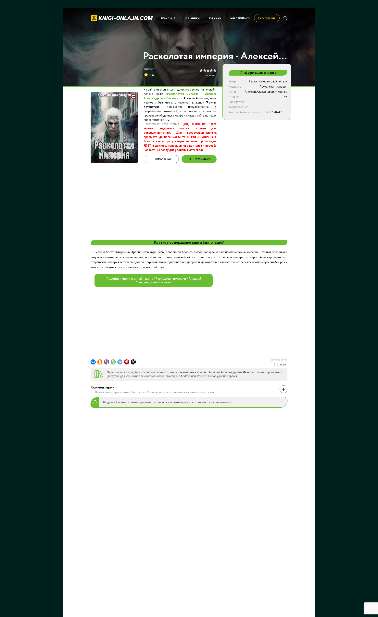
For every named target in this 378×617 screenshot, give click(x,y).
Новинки (214, 18)
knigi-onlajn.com (125, 18)
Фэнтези (281, 81)
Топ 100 (235, 18)
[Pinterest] (126, 361)
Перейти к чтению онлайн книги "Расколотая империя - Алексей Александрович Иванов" (153, 280)
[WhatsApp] (113, 361)
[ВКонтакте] (93, 361)
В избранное (163, 159)
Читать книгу (201, 159)
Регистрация (266, 18)
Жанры (166, 18)
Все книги (191, 18)
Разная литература (261, 81)
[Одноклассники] (99, 361)
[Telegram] (119, 361)
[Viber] (106, 361)
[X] (133, 361)
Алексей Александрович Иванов (266, 91)
